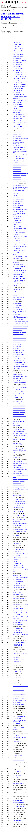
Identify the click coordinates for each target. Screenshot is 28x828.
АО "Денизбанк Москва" (19, 364)
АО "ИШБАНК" (17, 307)
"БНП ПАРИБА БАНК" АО (19, 165)
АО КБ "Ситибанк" (17, 74)
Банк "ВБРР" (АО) (17, 70)
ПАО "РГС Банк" (17, 179)
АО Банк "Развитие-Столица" (20, 328)
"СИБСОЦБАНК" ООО (19, 429)
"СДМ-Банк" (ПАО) (17, 224)
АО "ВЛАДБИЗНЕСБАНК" (19, 501)
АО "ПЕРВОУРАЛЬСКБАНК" (20, 553)
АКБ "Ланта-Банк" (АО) (19, 250)
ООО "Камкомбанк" (18, 594)
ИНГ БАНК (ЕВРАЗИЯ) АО (20, 96)
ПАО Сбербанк (16, 42)
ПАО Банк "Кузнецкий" (19, 412)
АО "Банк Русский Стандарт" (20, 391)
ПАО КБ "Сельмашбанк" (19, 565)
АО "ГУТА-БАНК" (17, 389)
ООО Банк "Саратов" (18, 499)
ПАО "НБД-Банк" (17, 346)
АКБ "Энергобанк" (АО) (19, 297)
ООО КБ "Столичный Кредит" (20, 604)
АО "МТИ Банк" (17, 563)
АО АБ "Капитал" (17, 777)
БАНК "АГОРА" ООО (18, 690)
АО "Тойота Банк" (17, 268)
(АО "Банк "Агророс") (18, 378)
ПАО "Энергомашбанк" (18, 431)
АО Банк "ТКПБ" (17, 614)
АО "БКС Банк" (17, 171)
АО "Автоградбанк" (18, 579)
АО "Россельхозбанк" (18, 52)
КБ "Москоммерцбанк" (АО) (20, 503)
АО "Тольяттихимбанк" (18, 291)
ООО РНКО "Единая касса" (19, 598)
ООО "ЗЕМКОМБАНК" (19, 783)
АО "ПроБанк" (16, 535)
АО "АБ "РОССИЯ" (18, 64)
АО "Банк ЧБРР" (17, 356)
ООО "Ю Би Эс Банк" (18, 404)
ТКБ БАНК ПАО (17, 134)
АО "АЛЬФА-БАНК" (18, 48)
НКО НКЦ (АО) (17, 58)
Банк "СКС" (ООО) (17, 756)
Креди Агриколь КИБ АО (19, 147)
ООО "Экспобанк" (17, 156)
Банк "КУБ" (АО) (17, 238)
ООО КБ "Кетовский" (18, 659)
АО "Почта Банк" (17, 583)
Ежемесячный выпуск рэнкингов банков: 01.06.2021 (12, 16)
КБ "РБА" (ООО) (17, 661)
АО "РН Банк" (16, 240)
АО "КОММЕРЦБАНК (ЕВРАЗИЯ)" (18, 143)
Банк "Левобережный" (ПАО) (20, 209)
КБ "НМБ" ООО (17, 559)
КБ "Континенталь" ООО (19, 800)
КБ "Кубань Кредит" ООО (19, 175)
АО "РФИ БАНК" (17, 775)
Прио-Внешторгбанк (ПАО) (19, 338)
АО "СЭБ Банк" (17, 145)
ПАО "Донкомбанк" (18, 467)
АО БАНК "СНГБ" (17, 110)
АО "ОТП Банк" (17, 163)
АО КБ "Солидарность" (18, 272)
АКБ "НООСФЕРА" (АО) (19, 587)
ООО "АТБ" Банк (17, 248)
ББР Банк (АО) (16, 112)
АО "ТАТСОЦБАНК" (18, 334)
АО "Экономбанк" (17, 283)
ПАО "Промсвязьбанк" (18, 50)
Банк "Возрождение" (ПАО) (19, 433)
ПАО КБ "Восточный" (18, 211)
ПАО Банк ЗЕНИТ (17, 126)
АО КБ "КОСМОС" (17, 718)
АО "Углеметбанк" (17, 342)
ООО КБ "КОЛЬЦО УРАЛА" (20, 256)
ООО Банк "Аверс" (17, 118)
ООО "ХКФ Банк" (17, 193)
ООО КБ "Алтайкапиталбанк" (20, 523)
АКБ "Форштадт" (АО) (18, 360)
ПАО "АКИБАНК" (17, 289)
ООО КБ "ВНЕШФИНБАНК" (20, 620)
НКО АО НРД (16, 207)
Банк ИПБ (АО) (16, 262)
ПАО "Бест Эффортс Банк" (19, 332)
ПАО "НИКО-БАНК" (18, 402)
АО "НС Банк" (16, 242)
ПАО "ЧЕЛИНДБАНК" (18, 264)
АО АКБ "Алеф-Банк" (18, 549)
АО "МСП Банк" (17, 230)
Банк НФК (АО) (17, 575)
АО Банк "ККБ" (17, 203)
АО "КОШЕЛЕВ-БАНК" (19, 408)
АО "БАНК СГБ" (17, 140)
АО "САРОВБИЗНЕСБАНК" (20, 531)
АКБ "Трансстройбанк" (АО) (20, 557)
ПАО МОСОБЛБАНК (18, 90)
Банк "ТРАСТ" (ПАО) (18, 423)
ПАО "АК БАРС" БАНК (19, 78)
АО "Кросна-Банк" (17, 702)
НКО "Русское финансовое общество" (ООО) (19, 721)
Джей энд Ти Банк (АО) (18, 393)
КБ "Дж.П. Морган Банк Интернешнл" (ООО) (19, 281)
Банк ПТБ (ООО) (17, 729)
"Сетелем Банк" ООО (18, 610)
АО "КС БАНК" (17, 483)
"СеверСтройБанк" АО (18, 802)
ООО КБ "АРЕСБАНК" (18, 158)
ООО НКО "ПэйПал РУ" (19, 309)
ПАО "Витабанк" (17, 543)
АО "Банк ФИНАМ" (18, 319)
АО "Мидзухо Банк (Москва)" (20, 154)
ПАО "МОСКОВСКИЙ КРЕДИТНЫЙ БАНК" (18, 55)
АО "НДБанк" (16, 555)
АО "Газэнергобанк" (18, 201)
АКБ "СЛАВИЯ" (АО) (18, 471)
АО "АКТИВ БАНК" (18, 551)
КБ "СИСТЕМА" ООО (18, 567)
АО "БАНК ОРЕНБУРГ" (19, 406)
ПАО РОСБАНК (17, 66)
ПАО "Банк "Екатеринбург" (19, 435)
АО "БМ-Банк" (16, 80)
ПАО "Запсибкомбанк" (18, 507)
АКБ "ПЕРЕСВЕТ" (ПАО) (19, 94)
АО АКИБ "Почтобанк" (18, 735)
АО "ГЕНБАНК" (17, 167)
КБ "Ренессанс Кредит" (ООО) (20, 326)
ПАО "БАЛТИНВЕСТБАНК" (20, 246)
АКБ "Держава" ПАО (18, 258)
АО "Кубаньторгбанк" (18, 624)
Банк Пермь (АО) (17, 521)
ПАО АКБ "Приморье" (18, 276)
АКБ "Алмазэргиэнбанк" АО (20, 270)
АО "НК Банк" (16, 348)
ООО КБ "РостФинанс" (18, 421)
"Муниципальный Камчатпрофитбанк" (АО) (19, 645)
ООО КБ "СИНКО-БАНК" (19, 439)
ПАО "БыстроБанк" (17, 461)
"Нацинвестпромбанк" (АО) (20, 387)
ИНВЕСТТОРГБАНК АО (19, 106)
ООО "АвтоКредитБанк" (19, 448)
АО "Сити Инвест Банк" (19, 410)
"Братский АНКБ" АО (18, 495)
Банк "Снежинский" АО (19, 519)
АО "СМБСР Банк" (17, 124)
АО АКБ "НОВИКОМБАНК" (20, 76)
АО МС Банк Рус (17, 177)
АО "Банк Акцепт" (17, 303)
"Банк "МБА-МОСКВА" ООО (20, 686)
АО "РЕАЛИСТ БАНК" (18, 354)
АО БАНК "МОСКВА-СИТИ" (20, 529)
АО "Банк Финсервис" (18, 114)
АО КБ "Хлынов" (17, 299)
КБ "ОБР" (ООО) (17, 741)
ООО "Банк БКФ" (17, 330)
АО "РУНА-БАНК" (17, 671)
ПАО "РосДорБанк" (18, 285)
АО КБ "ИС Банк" (17, 397)
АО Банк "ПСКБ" (17, 216)
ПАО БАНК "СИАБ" (18, 511)
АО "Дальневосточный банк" (20, 244)
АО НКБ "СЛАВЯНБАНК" (19, 700)
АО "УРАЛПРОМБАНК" (19, 487)
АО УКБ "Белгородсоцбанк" (20, 469)
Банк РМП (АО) (17, 592)
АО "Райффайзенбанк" (18, 72)
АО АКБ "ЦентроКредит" (19, 232)
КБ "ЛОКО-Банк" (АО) (18, 220)
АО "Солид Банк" (17, 395)
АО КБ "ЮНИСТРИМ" (18, 704)
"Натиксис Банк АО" (18, 274)
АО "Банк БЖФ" (17, 457)
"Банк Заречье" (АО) (18, 465)
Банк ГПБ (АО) (16, 46)
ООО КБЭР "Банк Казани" (19, 324)
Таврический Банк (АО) (18, 149)
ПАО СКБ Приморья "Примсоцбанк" (18, 196)
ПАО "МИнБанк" (17, 169)
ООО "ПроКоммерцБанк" (19, 694)
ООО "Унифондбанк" (18, 581)
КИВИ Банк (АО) (17, 218)
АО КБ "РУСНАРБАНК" (19, 358)
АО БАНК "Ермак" (17, 525)
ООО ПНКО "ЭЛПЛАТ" (19, 806)
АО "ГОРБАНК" (17, 723)
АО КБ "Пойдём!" (17, 771)
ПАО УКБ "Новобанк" (18, 352)
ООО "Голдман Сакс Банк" (19, 340)
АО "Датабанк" (16, 380)
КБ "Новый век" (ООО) (18, 350)
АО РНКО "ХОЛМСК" (18, 698)
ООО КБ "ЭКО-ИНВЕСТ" (19, 737)
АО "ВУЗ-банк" (16, 314)
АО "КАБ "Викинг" (18, 622)
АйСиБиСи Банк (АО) (18, 161)
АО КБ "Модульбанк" (18, 205)
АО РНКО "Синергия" (18, 760)
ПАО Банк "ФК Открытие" (19, 60)
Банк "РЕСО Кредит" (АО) (19, 266)
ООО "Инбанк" (16, 425)
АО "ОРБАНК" (16, 505)
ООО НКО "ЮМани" (18, 305)
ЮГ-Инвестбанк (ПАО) (18, 414)
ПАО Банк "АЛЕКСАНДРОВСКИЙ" (19, 317)
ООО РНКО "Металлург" (19, 678)
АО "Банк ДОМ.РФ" (18, 82)
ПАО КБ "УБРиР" (17, 108)
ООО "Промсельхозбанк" (19, 716)
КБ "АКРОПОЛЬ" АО (18, 727)
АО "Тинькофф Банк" (18, 88)
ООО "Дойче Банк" (17, 102)
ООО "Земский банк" (18, 628)
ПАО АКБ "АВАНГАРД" (19, 116)
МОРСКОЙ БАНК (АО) (19, 278)
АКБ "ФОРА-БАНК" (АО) (19, 228)
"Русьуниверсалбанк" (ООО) (20, 376)
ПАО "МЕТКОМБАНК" (19, 199)
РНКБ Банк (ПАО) (17, 98)
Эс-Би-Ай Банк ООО (18, 374)
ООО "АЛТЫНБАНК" (18, 608)
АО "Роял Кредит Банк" (18, 481)
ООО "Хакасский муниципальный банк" (18, 444)
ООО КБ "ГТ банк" (17, 657)
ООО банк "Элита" (17, 473)
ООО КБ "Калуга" (17, 630)
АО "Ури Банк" (16, 234)
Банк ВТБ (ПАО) (17, 44)
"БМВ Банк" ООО (17, 132)
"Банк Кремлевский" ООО (19, 416)
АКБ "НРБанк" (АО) (18, 632)
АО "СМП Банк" (17, 92)
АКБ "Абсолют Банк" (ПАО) (20, 100)
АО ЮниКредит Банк (18, 68)
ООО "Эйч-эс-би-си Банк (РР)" (20, 122)
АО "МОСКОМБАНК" (18, 485)
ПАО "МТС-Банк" (17, 120)
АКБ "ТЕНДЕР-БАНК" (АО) (20, 653)
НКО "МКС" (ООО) (18, 820)
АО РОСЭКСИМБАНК (18, 104)
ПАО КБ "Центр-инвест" (19, 185)
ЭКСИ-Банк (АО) (17, 561)
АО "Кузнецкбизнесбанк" (19, 515)
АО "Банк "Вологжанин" (19, 642)
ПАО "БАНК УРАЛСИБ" (19, 86)
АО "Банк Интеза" (17, 222)
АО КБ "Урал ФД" (17, 344)
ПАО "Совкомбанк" (18, 62)
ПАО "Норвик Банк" (18, 368)
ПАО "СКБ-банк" (17, 226)
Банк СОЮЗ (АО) (17, 136)
